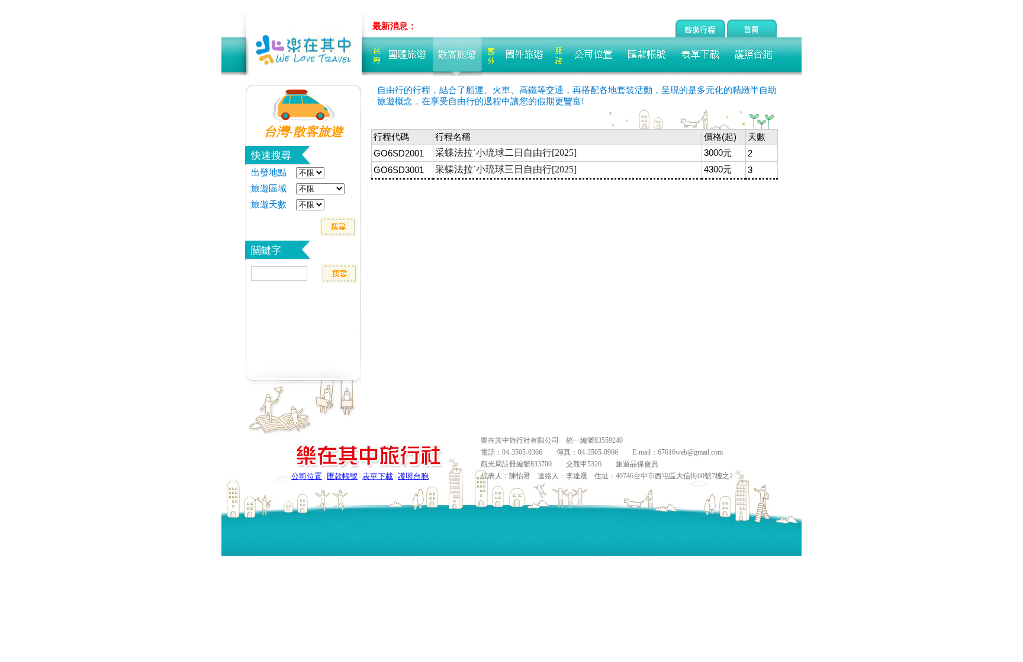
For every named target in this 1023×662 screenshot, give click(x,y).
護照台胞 (413, 476)
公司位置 (306, 476)
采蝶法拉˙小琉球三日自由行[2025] (506, 169)
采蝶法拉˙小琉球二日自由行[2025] (506, 153)
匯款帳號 (342, 476)
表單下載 (377, 476)
